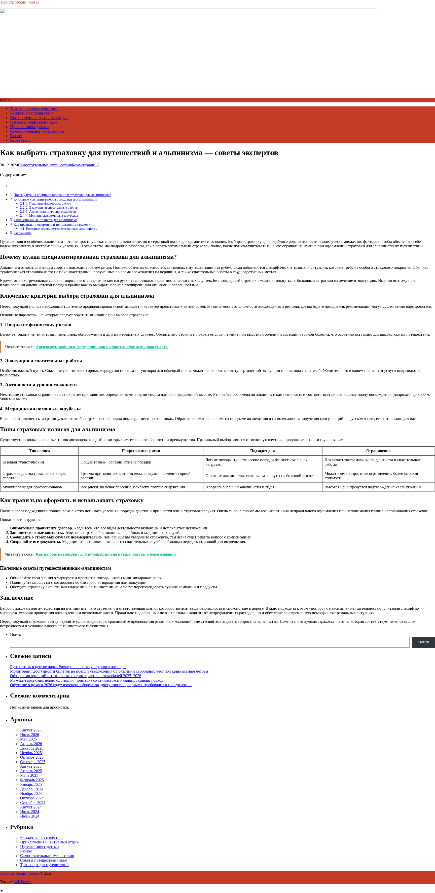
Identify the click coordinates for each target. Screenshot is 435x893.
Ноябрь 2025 (31, 753)
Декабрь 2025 (31, 748)
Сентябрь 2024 (32, 802)
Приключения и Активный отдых (39, 117)
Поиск (15, 634)
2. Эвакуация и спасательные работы (52, 207)
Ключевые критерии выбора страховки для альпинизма (55, 199)
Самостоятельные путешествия (37, 131)
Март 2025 (29, 775)
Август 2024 (31, 807)
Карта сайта (20, 140)
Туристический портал (19, 2)
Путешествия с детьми (29, 127)
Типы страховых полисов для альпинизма (45, 220)
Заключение (22, 233)
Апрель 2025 (31, 771)
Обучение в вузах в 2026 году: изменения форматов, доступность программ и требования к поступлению (101, 685)
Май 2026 (28, 739)
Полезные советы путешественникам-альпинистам (61, 228)
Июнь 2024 (29, 816)
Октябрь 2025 (32, 757)
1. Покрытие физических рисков (48, 203)
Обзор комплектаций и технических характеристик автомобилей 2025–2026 (75, 676)
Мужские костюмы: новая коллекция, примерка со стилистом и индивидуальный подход (86, 680)
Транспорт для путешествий (34, 108)
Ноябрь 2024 (31, 793)
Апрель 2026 (31, 744)
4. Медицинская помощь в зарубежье (52, 215)
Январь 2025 (31, 784)
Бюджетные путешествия (31, 113)
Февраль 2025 (32, 780)
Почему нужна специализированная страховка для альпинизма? (62, 195)
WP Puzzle (22, 882)
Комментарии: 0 (85, 165)
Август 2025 (31, 766)
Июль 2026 (29, 734)
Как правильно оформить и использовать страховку (53, 224)
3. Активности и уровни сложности (51, 211)
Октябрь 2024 (32, 798)
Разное (16, 136)
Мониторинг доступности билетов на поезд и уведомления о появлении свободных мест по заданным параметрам (109, 671)
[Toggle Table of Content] (4, 186)
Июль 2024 (29, 811)
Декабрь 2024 (31, 789)
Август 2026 (31, 730)
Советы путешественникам (33, 122)
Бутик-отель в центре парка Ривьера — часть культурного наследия (68, 667)
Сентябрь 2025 (32, 762)
